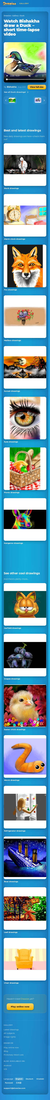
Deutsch (29, 1079)
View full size (36, 87)
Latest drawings (11, 1029)
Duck (22, 16)
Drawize (7, 16)
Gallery (15, 16)
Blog (6, 1051)
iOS (5, 1069)
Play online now (20, 1006)
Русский (9, 1083)
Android (7, 1065)
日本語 (18, 1083)
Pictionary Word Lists (14, 1055)
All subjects (9, 1033)
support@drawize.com (14, 1088)
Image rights (10, 1037)
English (19, 1079)
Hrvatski (40, 1079)
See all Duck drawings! (15, 92)
